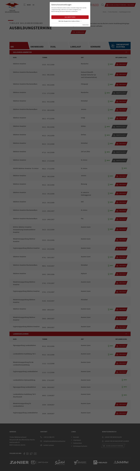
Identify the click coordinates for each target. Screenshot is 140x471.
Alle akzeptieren (70, 17)
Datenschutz (86, 25)
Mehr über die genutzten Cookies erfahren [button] (69, 21)
